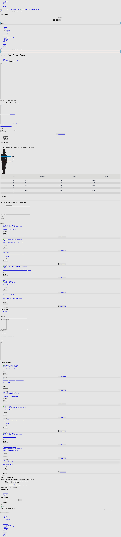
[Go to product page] (61, 460)
